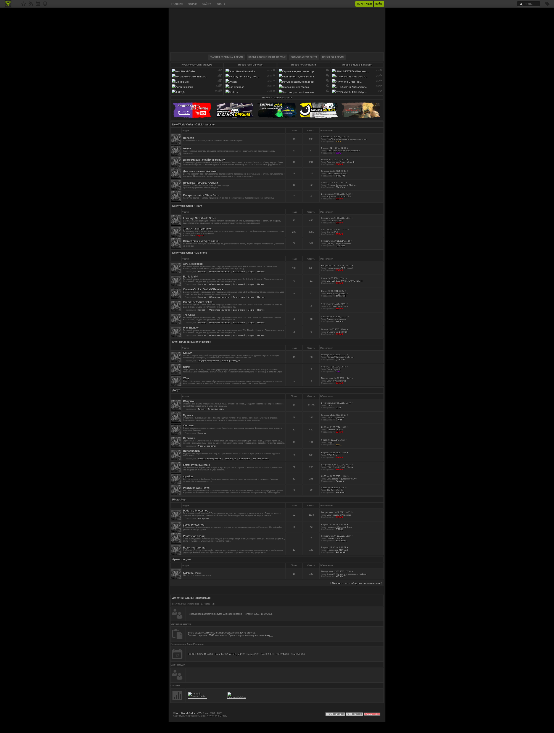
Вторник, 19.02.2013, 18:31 (333, 547)
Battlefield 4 (190, 276)
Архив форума (181, 559)
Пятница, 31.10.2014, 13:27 (333, 355)
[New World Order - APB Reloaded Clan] (23, 5)
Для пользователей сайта (200, 171)
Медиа (251, 272)
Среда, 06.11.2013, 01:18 (332, 488)
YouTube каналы (261, 459)
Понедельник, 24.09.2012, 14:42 (336, 378)
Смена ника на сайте (336, 174)
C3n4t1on (340, 187)
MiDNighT (341, 576)
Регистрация (364, 4)
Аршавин (340, 481)
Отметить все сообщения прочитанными (356, 583)
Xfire (186, 378)
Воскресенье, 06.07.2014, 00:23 (336, 465)
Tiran (338, 408)
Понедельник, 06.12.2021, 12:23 (336, 536)
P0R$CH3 (193, 654)
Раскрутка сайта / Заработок (201, 195)
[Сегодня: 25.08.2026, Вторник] (38, 5)
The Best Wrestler (335, 490)
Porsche (219, 654)
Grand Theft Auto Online (198, 302)
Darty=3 (250, 654)
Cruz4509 (296, 654)
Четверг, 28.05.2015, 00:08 (333, 329)
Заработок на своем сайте (339, 197)
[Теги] (547, 5)
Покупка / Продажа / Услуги (200, 182)
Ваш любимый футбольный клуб (342, 479)
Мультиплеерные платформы (191, 341)
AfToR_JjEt (235, 654)
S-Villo (339, 420)
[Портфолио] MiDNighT (337, 550)
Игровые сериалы (207, 446)
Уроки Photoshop (193, 524)
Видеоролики (191, 450)
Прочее (260, 272)
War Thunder (191, 327)
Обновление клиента (219, 272)
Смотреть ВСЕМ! (335, 430)
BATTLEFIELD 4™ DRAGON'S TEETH (344, 281)
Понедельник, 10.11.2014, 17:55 (335, 241)
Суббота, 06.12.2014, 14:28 (333, 317)
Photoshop (178, 499)
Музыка (188, 415)
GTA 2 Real (332, 455)
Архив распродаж (231, 361)
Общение (189, 401)
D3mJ (338, 153)
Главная (177, 4)
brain (338, 141)
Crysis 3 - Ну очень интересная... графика (346, 574)
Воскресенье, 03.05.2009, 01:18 (336, 194)
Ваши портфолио (194, 547)
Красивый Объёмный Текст (339, 527)
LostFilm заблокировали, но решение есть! (347, 139)
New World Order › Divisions (189, 252)
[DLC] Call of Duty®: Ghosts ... (341, 467)
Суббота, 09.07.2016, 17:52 (333, 229)
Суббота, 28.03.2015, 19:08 (333, 476)
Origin (186, 367)
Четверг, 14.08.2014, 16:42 (333, 367)
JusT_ (338, 445)
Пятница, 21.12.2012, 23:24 (333, 415)
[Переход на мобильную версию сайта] (45, 5)
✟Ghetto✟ (341, 552)
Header (277, 29)
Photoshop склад (194, 536)
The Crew (189, 314)
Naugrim (340, 321)
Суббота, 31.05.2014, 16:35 (333, 427)
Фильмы (188, 425)
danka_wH (341, 296)
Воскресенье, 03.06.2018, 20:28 (336, 266)
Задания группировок (336, 319)
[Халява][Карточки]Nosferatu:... (341, 357)
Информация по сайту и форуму (204, 159)
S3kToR (339, 164)
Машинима (244, 459)
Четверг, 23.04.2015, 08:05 (333, 304)
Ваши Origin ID (334, 369)
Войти (378, 4)
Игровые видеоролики (209, 459)
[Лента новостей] (30, 5)
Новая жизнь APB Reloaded (340, 268)
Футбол (188, 476)
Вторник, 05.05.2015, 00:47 (333, 453)
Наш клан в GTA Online (337, 306)
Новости (188, 138)
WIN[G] (339, 529)
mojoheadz (341, 541)
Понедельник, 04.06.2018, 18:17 (336, 218)
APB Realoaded (193, 263)
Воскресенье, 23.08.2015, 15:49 (336, 403)
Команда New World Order (199, 218)
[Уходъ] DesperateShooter (339, 243)
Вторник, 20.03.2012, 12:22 (333, 524)
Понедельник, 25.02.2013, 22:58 (336, 571)
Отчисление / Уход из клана (201, 241)
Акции (187, 148)
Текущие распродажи (208, 361)
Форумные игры (216, 409)
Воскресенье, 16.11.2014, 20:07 (335, 512)
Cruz (206, 654)
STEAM (187, 352)
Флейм (201, 409)
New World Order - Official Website (193, 124)
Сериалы (189, 438)
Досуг (176, 390)
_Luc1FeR (340, 246)
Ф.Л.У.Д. (331, 405)
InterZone (340, 176)
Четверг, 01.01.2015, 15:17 (333, 160)
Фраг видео (230, 459)
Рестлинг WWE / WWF (196, 487)
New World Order (335, 221)
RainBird (340, 492)
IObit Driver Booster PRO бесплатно (343, 151)
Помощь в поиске (335, 538)
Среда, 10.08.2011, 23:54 (332, 291)
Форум (192, 4)
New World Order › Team (187, 205)
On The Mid (332, 232)
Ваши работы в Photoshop (339, 515)
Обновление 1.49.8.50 (337, 332)
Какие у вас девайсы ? (337, 294)
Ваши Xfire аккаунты (336, 381)
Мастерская (203, 518)
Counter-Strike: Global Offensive (203, 289)
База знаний (239, 272)
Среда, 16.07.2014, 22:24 (333, 278)
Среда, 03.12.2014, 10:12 (333, 440)
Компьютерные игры (196, 465)
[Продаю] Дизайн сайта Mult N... (342, 185)
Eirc (263, 654)
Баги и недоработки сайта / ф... (341, 162)
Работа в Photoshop (195, 510)
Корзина (188, 572)
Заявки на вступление (197, 228)
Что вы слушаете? (335, 418)
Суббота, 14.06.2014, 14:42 (333, 137)
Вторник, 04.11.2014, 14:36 (333, 148)
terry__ (269, 635)
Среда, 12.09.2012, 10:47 (333, 182)
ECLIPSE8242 (277, 654)
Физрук (330, 442)
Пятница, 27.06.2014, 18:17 (333, 171)
